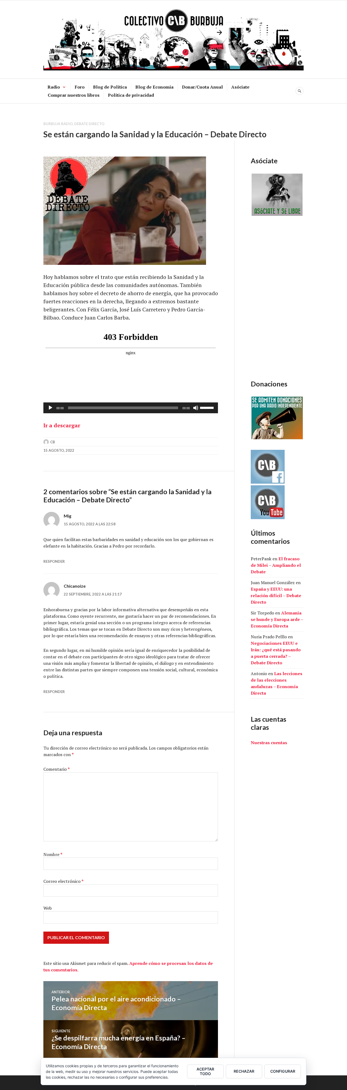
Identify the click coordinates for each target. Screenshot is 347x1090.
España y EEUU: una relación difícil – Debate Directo (276, 595)
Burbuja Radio (58, 124)
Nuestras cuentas (269, 743)
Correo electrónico (63, 881)
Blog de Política (110, 87)
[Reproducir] (50, 408)
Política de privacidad (131, 95)
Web (47, 908)
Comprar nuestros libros (73, 95)
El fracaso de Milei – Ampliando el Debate (276, 565)
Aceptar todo (205, 1071)
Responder (54, 561)
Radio (53, 87)
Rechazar (244, 1071)
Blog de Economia (154, 87)
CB (52, 442)
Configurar (282, 1071)
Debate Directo (89, 124)
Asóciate (240, 87)
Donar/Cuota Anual (202, 87)
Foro (80, 87)
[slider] (207, 407)
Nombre (52, 854)
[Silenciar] (195, 408)
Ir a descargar (61, 425)
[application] (130, 407)
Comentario (56, 769)
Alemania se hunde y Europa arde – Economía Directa (277, 619)
